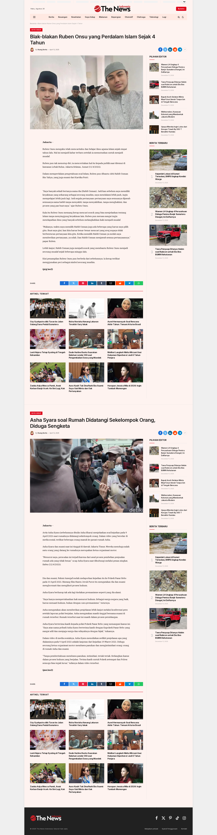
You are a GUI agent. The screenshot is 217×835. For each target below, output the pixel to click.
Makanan (103, 17)
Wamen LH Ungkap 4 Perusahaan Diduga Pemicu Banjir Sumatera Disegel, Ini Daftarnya (173, 68)
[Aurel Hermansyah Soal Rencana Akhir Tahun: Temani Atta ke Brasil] (125, 308)
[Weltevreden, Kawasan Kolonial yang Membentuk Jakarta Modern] (154, 114)
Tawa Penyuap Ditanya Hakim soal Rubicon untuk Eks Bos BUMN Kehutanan (173, 84)
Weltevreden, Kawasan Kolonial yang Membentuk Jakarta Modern (172, 114)
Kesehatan (76, 17)
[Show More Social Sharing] (185, 49)
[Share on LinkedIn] (170, 49)
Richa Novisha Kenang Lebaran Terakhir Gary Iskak (83, 323)
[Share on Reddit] (175, 49)
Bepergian (116, 17)
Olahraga (141, 17)
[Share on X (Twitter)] (165, 49)
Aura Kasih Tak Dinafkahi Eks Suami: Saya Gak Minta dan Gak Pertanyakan (86, 388)
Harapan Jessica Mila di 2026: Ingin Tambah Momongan (124, 387)
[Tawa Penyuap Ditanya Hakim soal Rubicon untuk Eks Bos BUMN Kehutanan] (154, 84)
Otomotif (129, 17)
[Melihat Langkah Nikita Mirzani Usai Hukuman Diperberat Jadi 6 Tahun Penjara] (125, 339)
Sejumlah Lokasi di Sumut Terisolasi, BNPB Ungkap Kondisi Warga (170, 177)
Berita (51, 17)
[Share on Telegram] (180, 49)
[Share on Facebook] (160, 49)
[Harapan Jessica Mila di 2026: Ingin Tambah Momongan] (125, 372)
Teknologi (153, 17)
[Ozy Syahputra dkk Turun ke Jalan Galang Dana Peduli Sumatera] (48, 308)
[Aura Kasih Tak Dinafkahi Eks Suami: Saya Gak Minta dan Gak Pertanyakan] (86, 372)
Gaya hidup (90, 17)
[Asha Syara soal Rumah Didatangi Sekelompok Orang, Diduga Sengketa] (86, 476)
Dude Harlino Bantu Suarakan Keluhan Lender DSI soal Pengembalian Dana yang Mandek (85, 355)
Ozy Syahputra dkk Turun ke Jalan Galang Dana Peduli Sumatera (46, 323)
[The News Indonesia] (112, 9)
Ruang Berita (42, 50)
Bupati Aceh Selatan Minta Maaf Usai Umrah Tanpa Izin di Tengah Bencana (173, 99)
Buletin (181, 9)
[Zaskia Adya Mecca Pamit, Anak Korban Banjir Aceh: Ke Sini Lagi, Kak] (48, 372)
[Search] (178, 17)
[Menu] (34, 17)
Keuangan (62, 17)
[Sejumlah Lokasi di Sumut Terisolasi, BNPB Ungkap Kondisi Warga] (168, 159)
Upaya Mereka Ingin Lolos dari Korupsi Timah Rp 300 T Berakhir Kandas (174, 129)
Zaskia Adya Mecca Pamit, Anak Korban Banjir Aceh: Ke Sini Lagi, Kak (47, 387)
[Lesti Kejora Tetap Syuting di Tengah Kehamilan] (48, 339)
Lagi (164, 17)
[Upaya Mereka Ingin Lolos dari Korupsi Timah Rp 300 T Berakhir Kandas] (154, 129)
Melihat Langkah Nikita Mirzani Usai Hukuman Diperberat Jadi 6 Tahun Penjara (124, 355)
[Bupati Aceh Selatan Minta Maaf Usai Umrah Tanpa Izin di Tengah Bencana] (154, 99)
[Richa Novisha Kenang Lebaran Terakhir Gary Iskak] (86, 308)
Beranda (33, 23)
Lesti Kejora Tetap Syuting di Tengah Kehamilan (47, 353)
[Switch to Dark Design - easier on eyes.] (182, 17)
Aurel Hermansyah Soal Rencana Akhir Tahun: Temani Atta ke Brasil (124, 323)
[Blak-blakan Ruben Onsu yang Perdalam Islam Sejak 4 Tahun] (86, 92)
